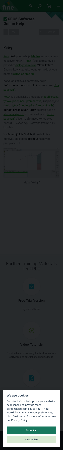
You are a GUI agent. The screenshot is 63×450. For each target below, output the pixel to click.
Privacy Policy (19, 420)
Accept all (31, 430)
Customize (31, 439)
